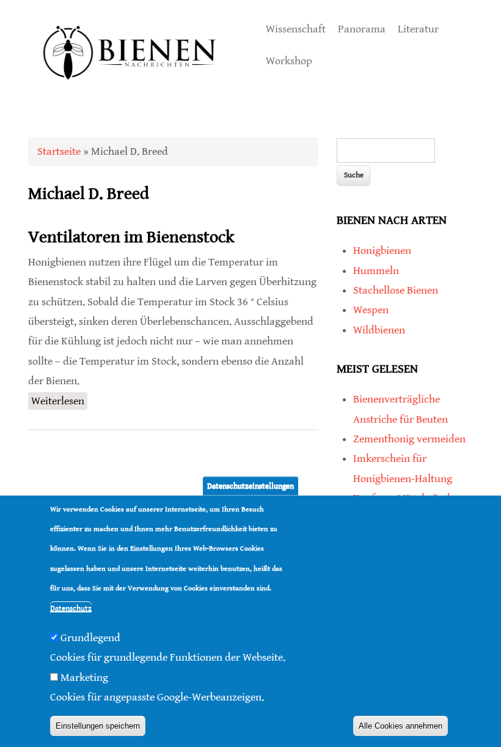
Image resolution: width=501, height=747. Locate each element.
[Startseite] (130, 92)
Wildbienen (379, 330)
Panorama (362, 29)
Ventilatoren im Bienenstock (131, 237)
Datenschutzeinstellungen (250, 485)
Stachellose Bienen (395, 290)
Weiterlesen (59, 401)
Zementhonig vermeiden (409, 439)
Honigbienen (382, 250)
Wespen (371, 309)
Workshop (289, 60)
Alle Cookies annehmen (400, 725)
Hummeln (376, 270)
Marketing (84, 677)
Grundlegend (90, 637)
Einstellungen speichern (98, 725)
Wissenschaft (296, 29)
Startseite (59, 151)
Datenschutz (71, 608)
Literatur (418, 29)
